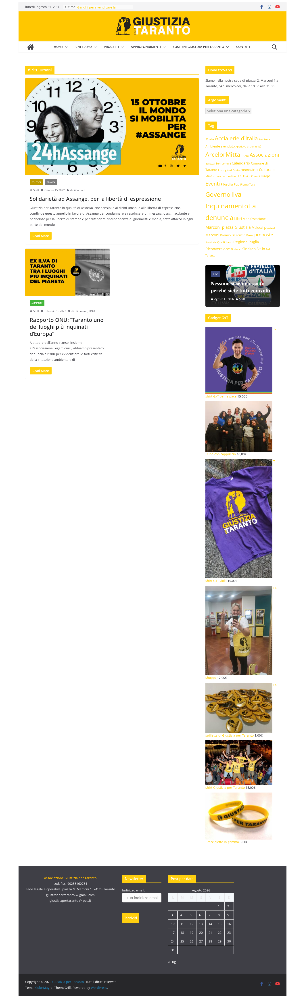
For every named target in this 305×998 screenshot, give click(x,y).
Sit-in (261, 248)
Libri (238, 218)
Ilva (236, 194)
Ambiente (37, 303)
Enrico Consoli (251, 176)
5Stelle (209, 139)
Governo (217, 194)
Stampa (51, 182)
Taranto (210, 255)
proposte (263, 235)
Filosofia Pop (230, 184)
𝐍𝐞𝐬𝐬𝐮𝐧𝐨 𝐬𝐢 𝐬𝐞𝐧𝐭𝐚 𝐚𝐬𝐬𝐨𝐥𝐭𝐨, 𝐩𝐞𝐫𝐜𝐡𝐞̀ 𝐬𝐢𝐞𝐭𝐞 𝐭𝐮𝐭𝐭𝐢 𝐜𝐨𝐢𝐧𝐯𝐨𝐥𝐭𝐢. (241, 287)
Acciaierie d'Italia (236, 138)
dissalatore (219, 176)
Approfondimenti (146, 47)
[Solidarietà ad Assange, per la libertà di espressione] (112, 126)
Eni (240, 176)
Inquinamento (226, 205)
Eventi (212, 183)
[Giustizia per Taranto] (30, 47)
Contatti (243, 47)
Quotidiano (224, 242)
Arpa (246, 155)
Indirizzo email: (133, 890)
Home (58, 47)
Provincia (210, 242)
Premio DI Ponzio (232, 235)
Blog (215, 274)
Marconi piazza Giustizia (228, 227)
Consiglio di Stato (229, 170)
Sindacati (236, 249)
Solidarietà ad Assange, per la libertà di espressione (95, 198)
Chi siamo (83, 47)
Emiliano (232, 176)
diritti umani (77, 190)
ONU (92, 311)
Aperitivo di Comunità (248, 146)
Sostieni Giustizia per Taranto (198, 47)
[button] (65, 47)
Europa (265, 176)
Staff (36, 190)
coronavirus (249, 170)
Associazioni (264, 154)
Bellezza (210, 163)
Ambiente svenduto (220, 146)
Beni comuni (223, 163)
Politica (36, 182)
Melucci (257, 227)
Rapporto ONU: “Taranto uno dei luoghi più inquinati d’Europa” (67, 326)
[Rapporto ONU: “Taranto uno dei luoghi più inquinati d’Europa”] (67, 272)
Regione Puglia (246, 241)
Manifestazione (254, 219)
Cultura (265, 169)
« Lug (172, 962)
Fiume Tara (247, 184)
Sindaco (249, 248)
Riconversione (217, 248)
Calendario (241, 163)
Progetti (111, 47)
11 (182, 924)
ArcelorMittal (223, 154)
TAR (268, 249)
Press (249, 235)
